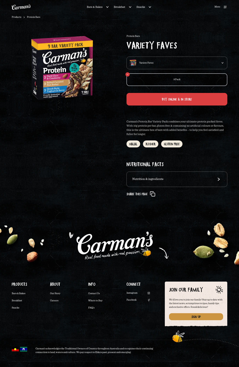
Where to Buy (95, 300)
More (217, 7)
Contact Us (94, 293)
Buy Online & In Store (177, 99)
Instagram (132, 293)
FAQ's (91, 308)
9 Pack (177, 79)
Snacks (140, 7)
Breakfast (119, 7)
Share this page (137, 194)
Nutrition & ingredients (147, 179)
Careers (54, 300)
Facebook (131, 300)
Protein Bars (33, 17)
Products (16, 17)
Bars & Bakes (95, 7)
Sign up (196, 317)
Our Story (55, 293)
